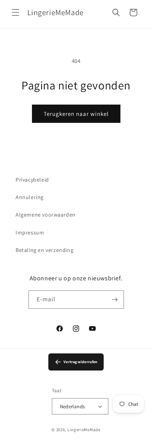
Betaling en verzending (44, 249)
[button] (15, 12)
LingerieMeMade (84, 429)
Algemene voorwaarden (46, 214)
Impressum (30, 232)
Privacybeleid (32, 179)
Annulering (30, 197)
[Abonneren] (115, 299)
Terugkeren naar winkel (76, 113)
